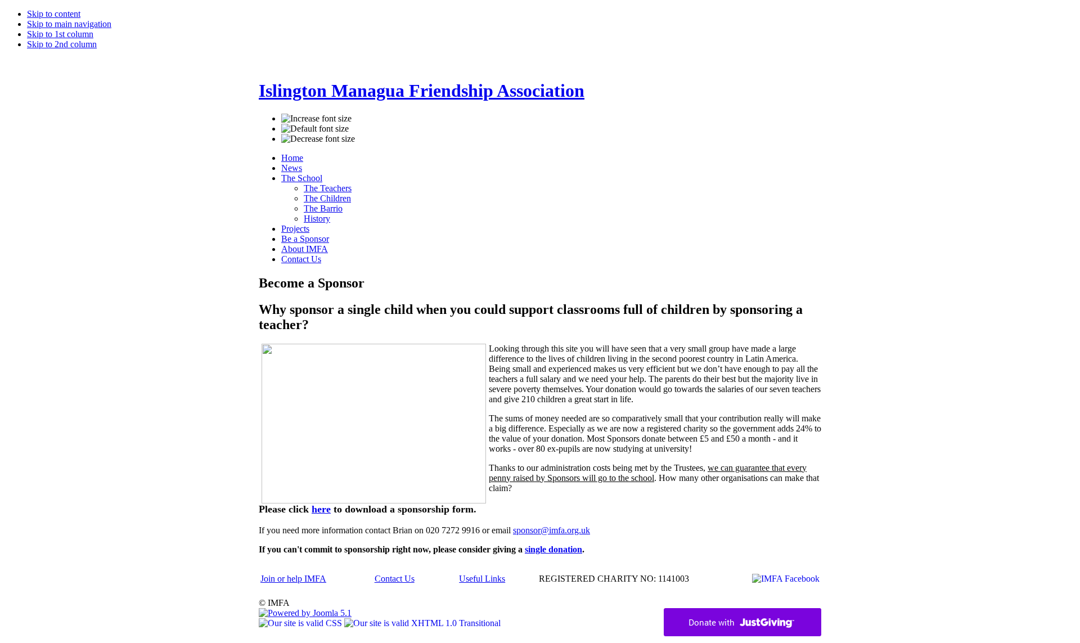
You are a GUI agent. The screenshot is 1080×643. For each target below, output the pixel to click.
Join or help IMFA (293, 578)
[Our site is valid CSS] (301, 623)
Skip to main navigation (69, 24)
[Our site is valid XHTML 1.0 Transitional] (422, 623)
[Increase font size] (316, 119)
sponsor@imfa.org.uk (551, 530)
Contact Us (395, 578)
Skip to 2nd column (62, 44)
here (321, 509)
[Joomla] (305, 613)
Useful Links (482, 578)
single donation (553, 549)
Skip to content (53, 14)
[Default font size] (315, 129)
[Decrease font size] (318, 139)
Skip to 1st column (60, 34)
